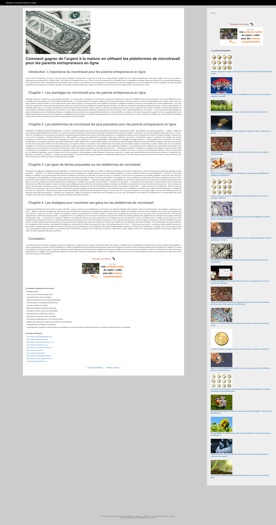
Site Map (153, 518)
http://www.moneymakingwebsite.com (39, 336)
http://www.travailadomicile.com (37, 339)
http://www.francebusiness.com (37, 345)
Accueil (213, 13)
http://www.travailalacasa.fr (36, 353)
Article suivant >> (113, 367)
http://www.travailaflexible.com (37, 361)
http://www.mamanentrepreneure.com (39, 358)
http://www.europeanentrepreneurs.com (40, 342)
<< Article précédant (94, 367)
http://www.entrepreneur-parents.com (39, 347)
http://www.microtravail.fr (35, 350)
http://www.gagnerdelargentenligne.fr (39, 356)
